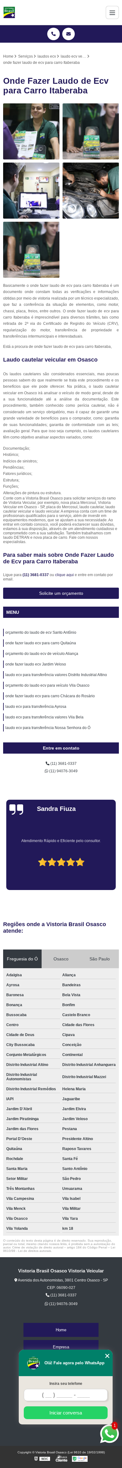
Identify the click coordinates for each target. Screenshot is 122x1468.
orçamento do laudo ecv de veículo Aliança (41, 653)
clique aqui (64, 575)
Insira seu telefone (65, 1383)
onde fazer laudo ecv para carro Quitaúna (40, 643)
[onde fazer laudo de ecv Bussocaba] (31, 191)
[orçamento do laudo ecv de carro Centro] (31, 131)
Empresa (61, 1347)
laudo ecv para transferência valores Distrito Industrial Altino (56, 675)
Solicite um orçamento (61, 593)
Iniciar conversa (65, 1412)
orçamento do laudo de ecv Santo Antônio (40, 632)
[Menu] (112, 12)
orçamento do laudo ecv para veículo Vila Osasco (47, 685)
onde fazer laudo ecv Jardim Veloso (35, 664)
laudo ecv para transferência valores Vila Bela (44, 717)
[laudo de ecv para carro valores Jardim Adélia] (31, 250)
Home (61, 1330)
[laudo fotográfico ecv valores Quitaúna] (91, 131)
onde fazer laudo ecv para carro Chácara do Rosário (50, 696)
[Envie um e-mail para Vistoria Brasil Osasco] (68, 34)
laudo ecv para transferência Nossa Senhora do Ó (47, 728)
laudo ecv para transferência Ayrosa (35, 706)
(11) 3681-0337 (36, 575)
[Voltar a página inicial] (9, 12)
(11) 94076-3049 (63, 771)
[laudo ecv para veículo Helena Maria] (91, 191)
